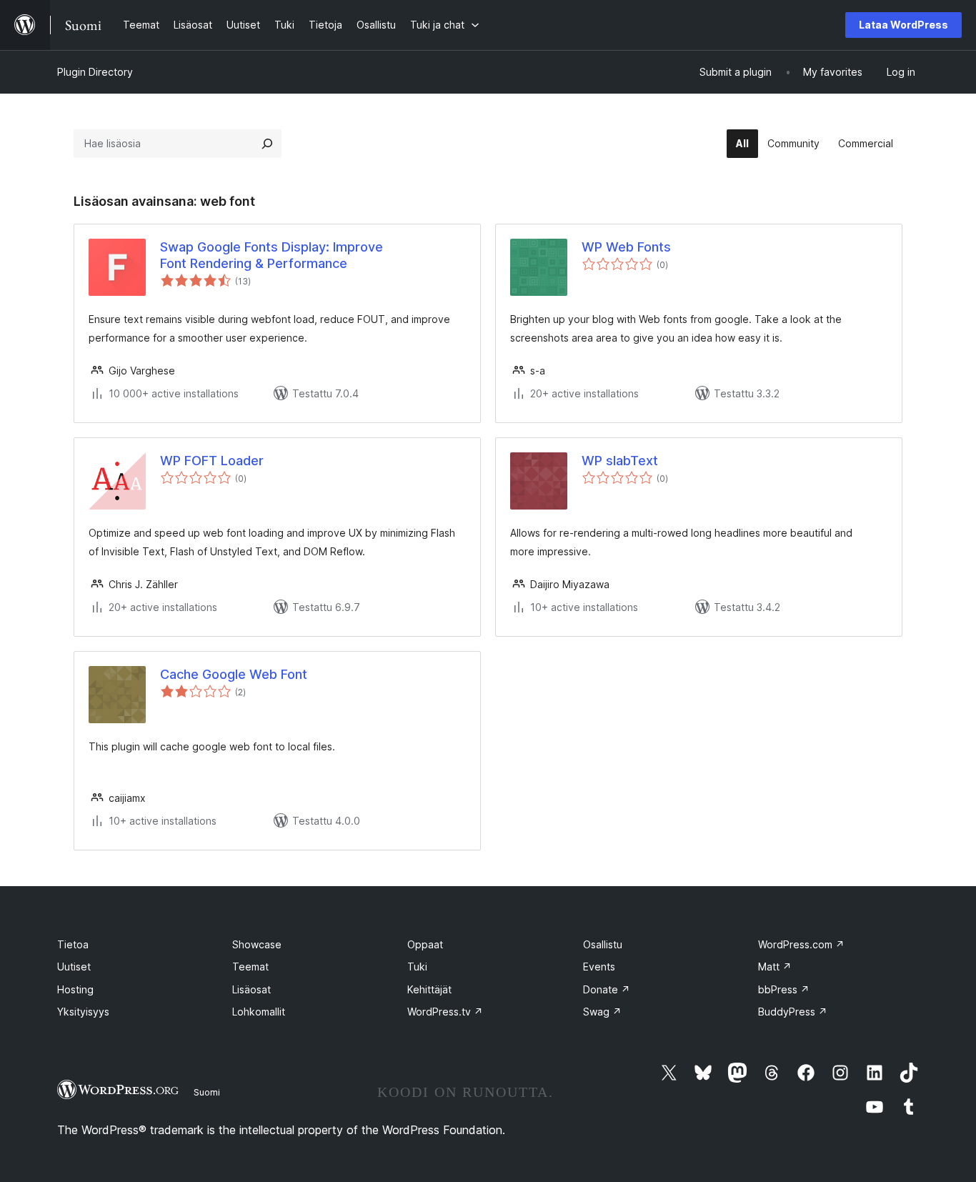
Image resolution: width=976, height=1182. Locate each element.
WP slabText (620, 460)
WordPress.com (801, 944)
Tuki (417, 966)
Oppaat (425, 944)
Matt (775, 966)
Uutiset (74, 966)
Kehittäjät (429, 989)
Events (599, 966)
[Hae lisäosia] (267, 143)
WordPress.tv (445, 1011)
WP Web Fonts (626, 246)
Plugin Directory (95, 72)
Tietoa (73, 944)
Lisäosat (251, 989)
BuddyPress (792, 1011)
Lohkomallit (258, 1011)
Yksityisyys (83, 1011)
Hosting (75, 989)
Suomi (207, 1092)
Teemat (250, 966)
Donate (606, 989)
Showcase (257, 944)
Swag (602, 1011)
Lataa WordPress (903, 25)
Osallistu (602, 944)
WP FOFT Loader (212, 460)
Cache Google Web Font (233, 674)
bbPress (784, 989)
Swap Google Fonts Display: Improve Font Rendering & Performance (271, 255)
